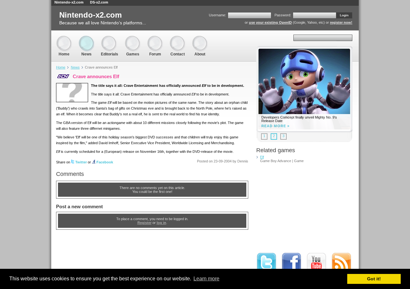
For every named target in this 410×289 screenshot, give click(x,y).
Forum (155, 38)
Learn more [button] (206, 278)
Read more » (275, 126)
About (200, 38)
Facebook (104, 162)
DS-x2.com (99, 2)
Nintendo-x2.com (69, 2)
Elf (262, 157)
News (86, 38)
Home (64, 38)
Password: (283, 15)
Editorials (109, 38)
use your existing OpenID (270, 22)
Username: (217, 15)
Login (344, 15)
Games (132, 38)
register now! (341, 22)
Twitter (81, 162)
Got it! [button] (374, 278)
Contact (177, 38)
